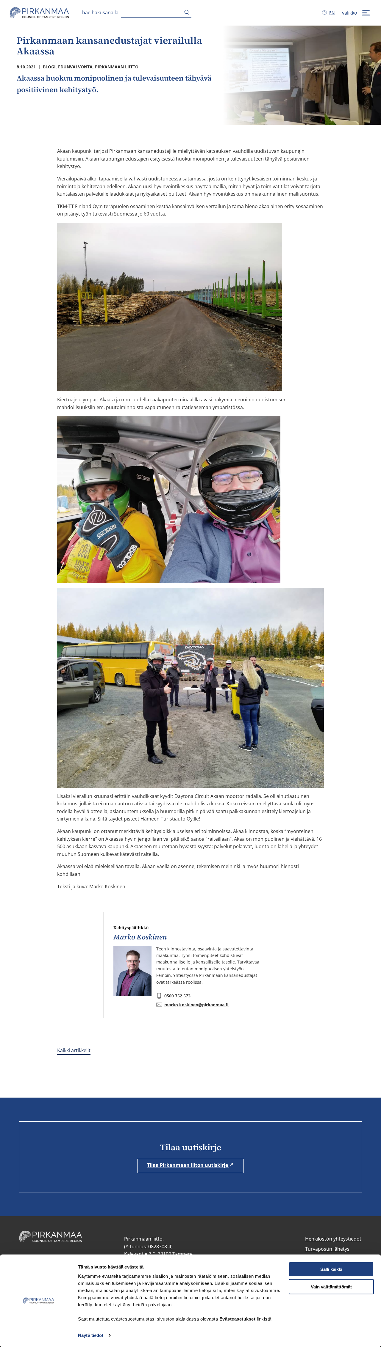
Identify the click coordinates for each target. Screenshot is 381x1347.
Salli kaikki (331, 1269)
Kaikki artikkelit (73, 1050)
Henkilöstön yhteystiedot (333, 1239)
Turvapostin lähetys (327, 1249)
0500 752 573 (177, 996)
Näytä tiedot (90, 1335)
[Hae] (186, 13)
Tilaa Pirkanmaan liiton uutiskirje (188, 1165)
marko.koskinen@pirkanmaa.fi (196, 1005)
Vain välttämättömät (331, 1286)
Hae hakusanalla (100, 12)
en (333, 12)
